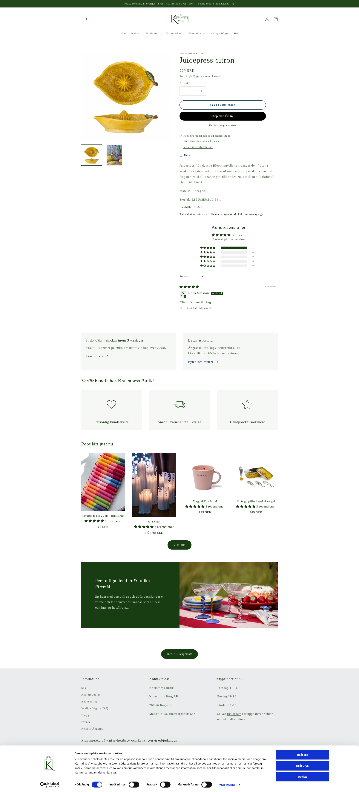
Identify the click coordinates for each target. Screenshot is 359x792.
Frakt (196, 76)
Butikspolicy (89, 701)
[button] (85, 19)
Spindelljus (154, 521)
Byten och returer (200, 362)
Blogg (85, 715)
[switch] (134, 785)
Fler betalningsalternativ (222, 125)
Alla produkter (90, 694)
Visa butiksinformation (198, 146)
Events (85, 721)
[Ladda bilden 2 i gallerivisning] (114, 155)
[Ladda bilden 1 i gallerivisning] (91, 155)
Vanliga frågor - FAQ (94, 708)
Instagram (234, 714)
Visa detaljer (227, 784)
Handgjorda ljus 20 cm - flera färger (103, 515)
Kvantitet (185, 83)
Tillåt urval (302, 765)
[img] (189, 287)
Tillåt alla (302, 754)
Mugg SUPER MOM (205, 501)
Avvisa (302, 776)
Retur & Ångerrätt (179, 654)
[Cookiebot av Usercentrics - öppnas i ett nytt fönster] (49, 785)
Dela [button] (187, 155)
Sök (83, 687)
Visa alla (179, 544)
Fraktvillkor (95, 356)
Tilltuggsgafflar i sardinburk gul (256, 501)
